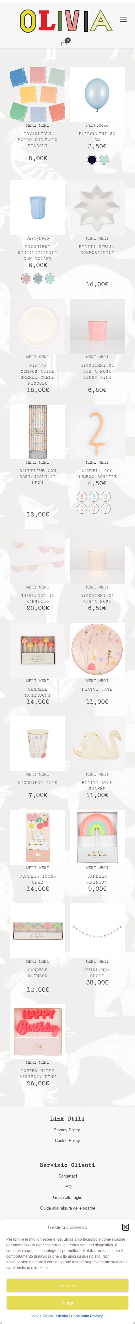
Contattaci (67, 1176)
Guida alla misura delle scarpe (67, 1208)
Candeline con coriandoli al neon (37, 477)
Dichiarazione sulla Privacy (79, 1316)
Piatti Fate (97, 689)
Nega (67, 1302)
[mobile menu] (123, 19)
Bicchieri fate (37, 783)
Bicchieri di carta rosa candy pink (97, 372)
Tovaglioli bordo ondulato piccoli (37, 140)
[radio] (92, 159)
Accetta (67, 1285)
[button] (125, 1227)
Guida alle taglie (67, 1197)
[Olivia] (66, 21)
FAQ (67, 1186)
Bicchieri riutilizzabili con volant (37, 253)
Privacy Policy (67, 1130)
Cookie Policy (41, 1316)
